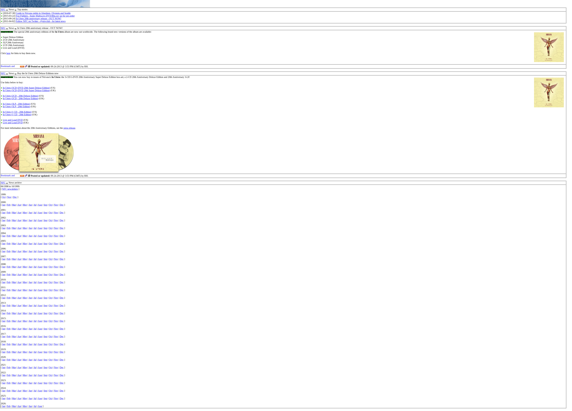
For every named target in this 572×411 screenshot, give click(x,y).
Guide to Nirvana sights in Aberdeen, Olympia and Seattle (43, 13)
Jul (35, 205)
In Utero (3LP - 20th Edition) (16, 104)
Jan (3, 205)
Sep (45, 205)
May (25, 205)
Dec (15, 197)
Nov (9, 197)
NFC (3, 9)
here (8, 53)
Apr (19, 205)
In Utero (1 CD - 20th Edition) (17, 112)
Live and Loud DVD (13, 120)
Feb (8, 205)
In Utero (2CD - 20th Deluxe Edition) (20, 96)
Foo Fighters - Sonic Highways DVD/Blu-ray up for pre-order (45, 16)
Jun (30, 205)
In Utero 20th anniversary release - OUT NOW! (38, 18)
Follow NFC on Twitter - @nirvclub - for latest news (41, 21)
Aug (40, 205)
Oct (4, 197)
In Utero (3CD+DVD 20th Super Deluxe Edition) (26, 88)
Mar (14, 205)
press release (69, 128)
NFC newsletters (10, 189)
